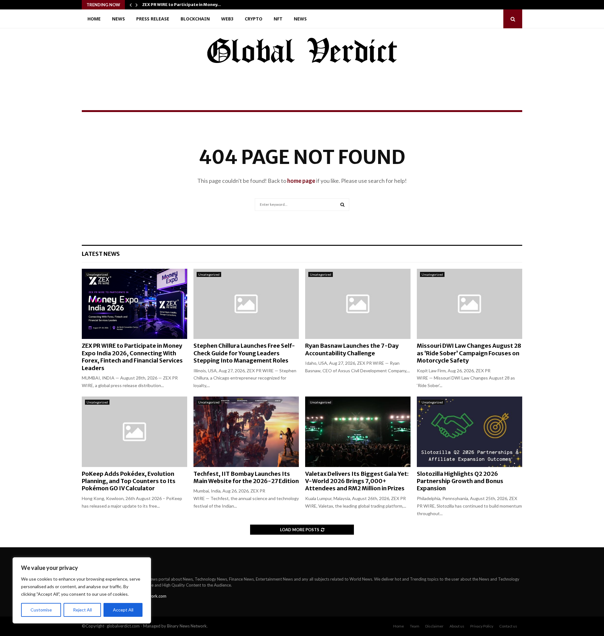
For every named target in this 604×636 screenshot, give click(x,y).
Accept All (123, 609)
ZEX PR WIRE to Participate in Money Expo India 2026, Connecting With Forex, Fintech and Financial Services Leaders (132, 356)
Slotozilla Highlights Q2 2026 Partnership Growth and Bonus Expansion (460, 481)
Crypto (253, 19)
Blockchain (195, 19)
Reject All (82, 609)
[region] (82, 590)
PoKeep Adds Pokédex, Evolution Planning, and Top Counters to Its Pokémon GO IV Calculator (129, 481)
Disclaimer (434, 626)
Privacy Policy (481, 626)
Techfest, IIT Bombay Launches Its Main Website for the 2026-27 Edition (246, 477)
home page (301, 180)
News (118, 19)
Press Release (152, 19)
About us (457, 626)
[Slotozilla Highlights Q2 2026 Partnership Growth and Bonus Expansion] (469, 432)
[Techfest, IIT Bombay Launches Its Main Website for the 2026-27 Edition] (246, 432)
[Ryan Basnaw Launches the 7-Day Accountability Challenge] (358, 304)
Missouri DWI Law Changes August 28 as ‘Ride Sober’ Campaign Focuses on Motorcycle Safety (469, 353)
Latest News (101, 253)
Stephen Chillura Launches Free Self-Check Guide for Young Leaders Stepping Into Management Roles (244, 353)
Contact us (508, 626)
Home (94, 19)
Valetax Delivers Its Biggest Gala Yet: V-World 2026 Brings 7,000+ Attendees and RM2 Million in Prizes (357, 481)
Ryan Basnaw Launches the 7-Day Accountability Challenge (352, 349)
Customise (41, 609)
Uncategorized (97, 274)
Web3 (227, 19)
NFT (278, 19)
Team (414, 626)
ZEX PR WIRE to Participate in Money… (181, 4)
